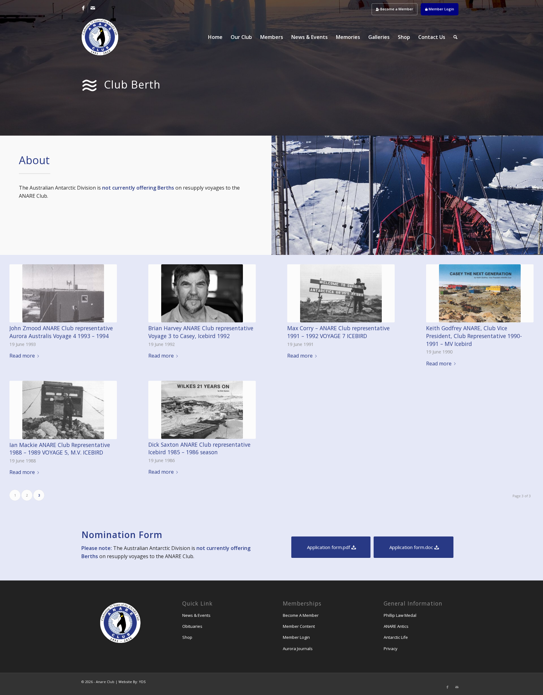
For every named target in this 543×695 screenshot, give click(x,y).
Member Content (299, 626)
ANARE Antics (396, 626)
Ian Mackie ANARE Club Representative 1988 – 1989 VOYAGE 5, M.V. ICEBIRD (59, 448)
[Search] (455, 37)
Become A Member (301, 615)
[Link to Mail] (92, 8)
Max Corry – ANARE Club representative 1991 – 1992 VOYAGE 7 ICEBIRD (338, 332)
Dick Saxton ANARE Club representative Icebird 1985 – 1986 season (199, 448)
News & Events (196, 615)
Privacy (391, 648)
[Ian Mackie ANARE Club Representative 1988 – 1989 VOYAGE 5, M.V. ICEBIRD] (63, 410)
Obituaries (192, 626)
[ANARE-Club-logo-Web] (99, 37)
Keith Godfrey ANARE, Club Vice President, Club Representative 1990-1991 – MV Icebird (474, 335)
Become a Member (396, 9)
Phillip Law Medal (400, 615)
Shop (187, 637)
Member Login (441, 9)
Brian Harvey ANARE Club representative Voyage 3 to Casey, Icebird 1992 (200, 332)
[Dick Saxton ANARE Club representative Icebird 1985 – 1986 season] (202, 410)
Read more (22, 355)
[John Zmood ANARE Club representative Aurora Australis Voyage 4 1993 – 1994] (63, 293)
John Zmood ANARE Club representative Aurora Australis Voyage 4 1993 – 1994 (61, 332)
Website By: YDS (131, 681)
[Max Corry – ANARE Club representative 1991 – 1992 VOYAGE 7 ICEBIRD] (341, 293)
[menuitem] (394, 9)
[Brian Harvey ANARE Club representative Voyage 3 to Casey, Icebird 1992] (202, 293)
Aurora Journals (298, 648)
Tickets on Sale (512, 118)
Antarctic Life (396, 637)
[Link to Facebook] (83, 8)
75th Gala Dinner (513, 71)
